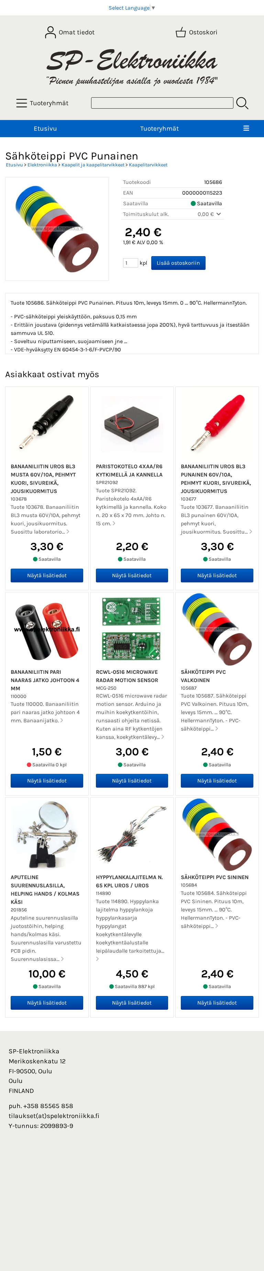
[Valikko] (246, 129)
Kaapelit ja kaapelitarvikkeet (93, 165)
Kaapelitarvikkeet (148, 165)
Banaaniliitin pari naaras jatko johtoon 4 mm (45, 680)
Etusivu (45, 128)
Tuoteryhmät (159, 128)
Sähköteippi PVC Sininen (215, 877)
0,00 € (206, 214)
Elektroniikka (42, 165)
